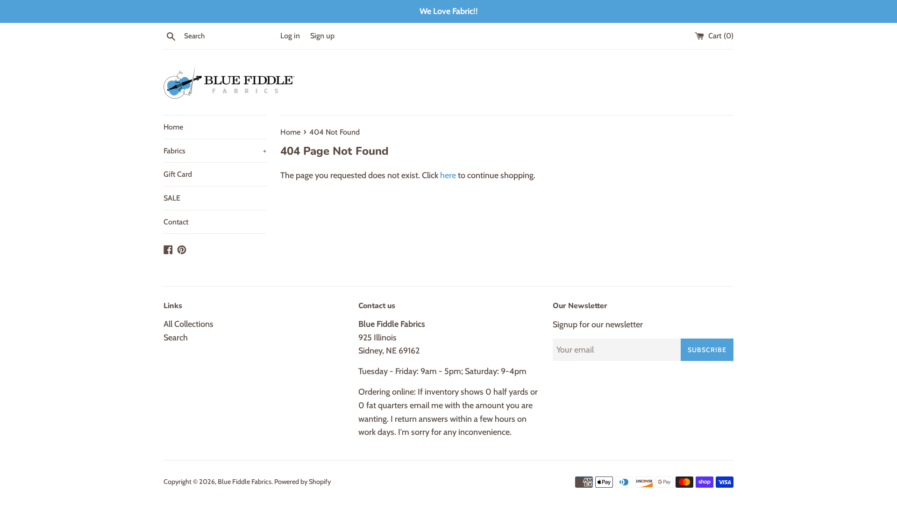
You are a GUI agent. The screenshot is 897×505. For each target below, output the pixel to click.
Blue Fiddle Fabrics (244, 481)
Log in (290, 35)
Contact (176, 221)
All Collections (189, 324)
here (448, 175)
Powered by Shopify (302, 481)
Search (176, 337)
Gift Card (178, 174)
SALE (172, 198)
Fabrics (215, 150)
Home (173, 127)
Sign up (322, 35)
